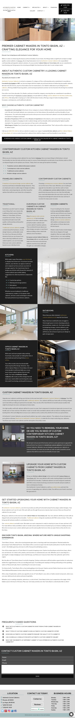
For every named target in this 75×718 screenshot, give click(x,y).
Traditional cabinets (33, 518)
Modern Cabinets (59, 204)
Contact (40, 10)
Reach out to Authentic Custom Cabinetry (28, 418)
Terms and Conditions (45, 714)
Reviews (37, 704)
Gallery (32, 10)
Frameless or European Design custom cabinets (17, 183)
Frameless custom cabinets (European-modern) (21, 166)
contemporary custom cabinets (53, 183)
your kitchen (26, 259)
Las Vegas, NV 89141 (9, 702)
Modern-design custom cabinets (17, 173)
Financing (54, 7)
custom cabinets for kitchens (56, 95)
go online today (56, 487)
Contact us (37, 699)
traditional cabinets (33, 400)
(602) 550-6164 (66, 6)
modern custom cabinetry (62, 220)
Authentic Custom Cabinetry (10, 81)
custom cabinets (9, 523)
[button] (37, 627)
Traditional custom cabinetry (11, 227)
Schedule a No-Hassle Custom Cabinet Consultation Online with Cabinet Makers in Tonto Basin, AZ (37, 139)
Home (19, 7)
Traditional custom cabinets (15, 171)
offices (6, 98)
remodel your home (57, 428)
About (45, 7)
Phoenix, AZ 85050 (8, 700)
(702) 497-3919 (66, 12)
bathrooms (68, 95)
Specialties (35, 7)
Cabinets (26, 7)
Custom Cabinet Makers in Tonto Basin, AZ (28, 392)
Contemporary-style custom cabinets (18, 168)
